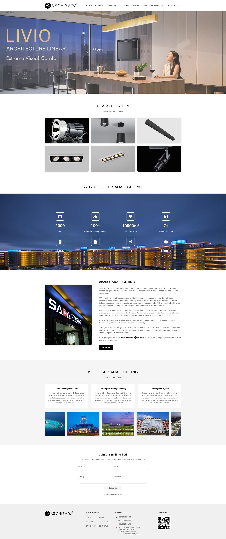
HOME (89, 6)
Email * (116, 466)
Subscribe (113, 488)
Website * (117, 477)
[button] (107, 89)
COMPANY (100, 6)
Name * (80, 466)
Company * (81, 477)
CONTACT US (174, 6)
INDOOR (112, 6)
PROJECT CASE (140, 6)
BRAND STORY (158, 6)
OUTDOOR (124, 6)
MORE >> (106, 348)
